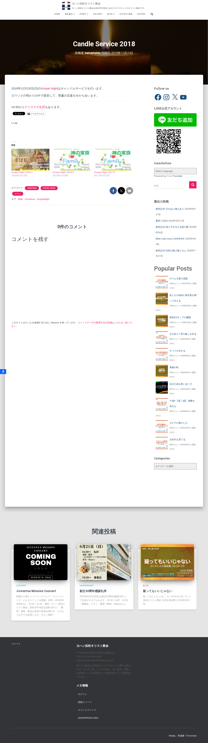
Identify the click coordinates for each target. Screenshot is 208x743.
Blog (110, 14)
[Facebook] (3, 371)
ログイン (82, 694)
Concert (21, 585)
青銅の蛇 (174, 367)
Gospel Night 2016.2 (21, 172)
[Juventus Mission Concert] (40, 562)
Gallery (97, 14)
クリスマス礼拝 (35, 107)
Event (83, 14)
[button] (74, 14)
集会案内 (69, 14)
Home (57, 14)
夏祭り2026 (162, 220)
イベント (17, 194)
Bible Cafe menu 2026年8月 (170, 238)
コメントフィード (87, 710)
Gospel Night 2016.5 (63, 172)
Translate (177, 176)
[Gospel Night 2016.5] (72, 160)
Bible (20, 199)
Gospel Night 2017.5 (104, 172)
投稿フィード (85, 702)
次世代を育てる (177, 439)
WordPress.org (88, 718)
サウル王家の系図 (178, 278)
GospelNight (43, 199)
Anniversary (87, 585)
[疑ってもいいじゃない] (167, 562)
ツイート (15, 643)
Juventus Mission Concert (36, 591)
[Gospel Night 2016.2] (30, 160)
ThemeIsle (191, 735)
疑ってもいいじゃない (157, 591)
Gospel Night (49, 88)
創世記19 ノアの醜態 (180, 317)
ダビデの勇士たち (178, 423)
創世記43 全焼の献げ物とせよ (171, 250)
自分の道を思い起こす (180, 384)
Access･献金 (125, 14)
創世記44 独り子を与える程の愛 (172, 227)
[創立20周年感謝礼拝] (104, 562)
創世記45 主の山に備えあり (170, 209)
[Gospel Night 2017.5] (113, 160)
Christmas (32, 188)
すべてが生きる (177, 350)
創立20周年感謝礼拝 (93, 591)
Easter (141, 14)
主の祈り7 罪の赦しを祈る (182, 334)
